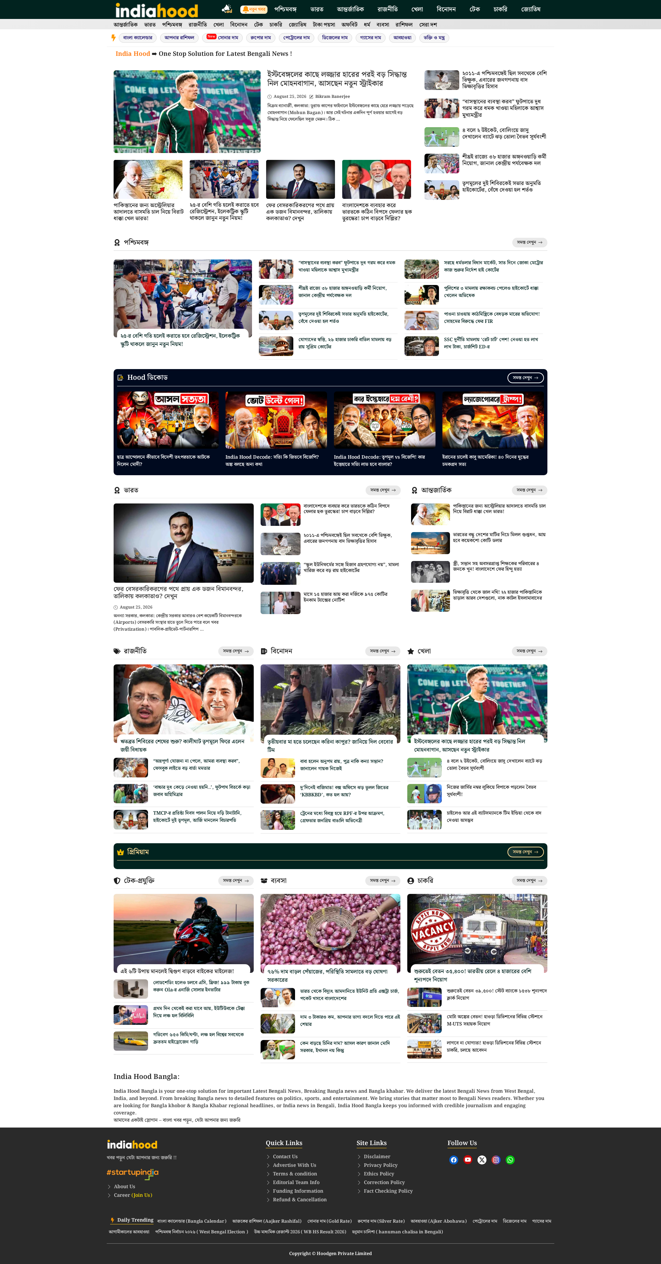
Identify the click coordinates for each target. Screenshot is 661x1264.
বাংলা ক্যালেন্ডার (137, 38)
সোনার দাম (223, 38)
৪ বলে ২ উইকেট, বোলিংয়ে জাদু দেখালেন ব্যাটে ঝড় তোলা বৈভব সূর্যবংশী (504, 133)
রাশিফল (404, 25)
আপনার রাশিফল (179, 38)
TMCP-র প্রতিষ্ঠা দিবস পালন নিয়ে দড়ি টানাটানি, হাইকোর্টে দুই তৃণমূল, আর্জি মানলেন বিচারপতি (197, 816)
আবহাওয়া (402, 38)
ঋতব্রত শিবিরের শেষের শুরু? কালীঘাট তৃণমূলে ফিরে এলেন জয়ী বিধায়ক (182, 745)
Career (133, 1195)
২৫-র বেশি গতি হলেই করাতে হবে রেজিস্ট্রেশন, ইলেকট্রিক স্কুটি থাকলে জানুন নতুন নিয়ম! (224, 212)
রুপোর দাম (261, 38)
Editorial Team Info (296, 1182)
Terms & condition (295, 1174)
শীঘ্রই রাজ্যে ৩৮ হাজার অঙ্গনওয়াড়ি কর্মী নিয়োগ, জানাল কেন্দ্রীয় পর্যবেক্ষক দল (504, 160)
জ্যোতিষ (531, 9)
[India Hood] (157, 9)
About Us (124, 1187)
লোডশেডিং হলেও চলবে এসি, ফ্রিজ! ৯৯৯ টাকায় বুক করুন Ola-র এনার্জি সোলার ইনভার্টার (201, 986)
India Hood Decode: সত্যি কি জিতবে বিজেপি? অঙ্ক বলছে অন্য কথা (272, 460)
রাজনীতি (388, 9)
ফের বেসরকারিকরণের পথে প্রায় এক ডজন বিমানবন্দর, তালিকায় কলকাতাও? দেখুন (300, 212)
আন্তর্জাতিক (350, 9)
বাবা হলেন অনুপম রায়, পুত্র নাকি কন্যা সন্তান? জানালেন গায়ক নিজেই (341, 765)
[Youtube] (467, 1159)
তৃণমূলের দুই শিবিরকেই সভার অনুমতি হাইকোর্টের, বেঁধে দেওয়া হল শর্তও (501, 186)
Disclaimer (377, 1157)
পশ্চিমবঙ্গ (285, 9)
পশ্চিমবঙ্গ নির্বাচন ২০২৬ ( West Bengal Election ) (201, 1232)
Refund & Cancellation (300, 1200)
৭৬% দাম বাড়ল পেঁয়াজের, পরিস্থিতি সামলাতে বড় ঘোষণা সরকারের (327, 976)
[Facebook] (453, 1159)
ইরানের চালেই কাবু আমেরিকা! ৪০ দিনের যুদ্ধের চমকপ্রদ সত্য (485, 460)
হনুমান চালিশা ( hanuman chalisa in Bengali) (397, 1232)
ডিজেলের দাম (335, 38)
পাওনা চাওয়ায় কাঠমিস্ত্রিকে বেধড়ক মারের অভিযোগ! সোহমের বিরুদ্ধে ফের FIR (492, 317)
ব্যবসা (383, 25)
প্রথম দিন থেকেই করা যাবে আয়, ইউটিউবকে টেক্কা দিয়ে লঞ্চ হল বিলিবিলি (199, 1012)
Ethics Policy (379, 1174)
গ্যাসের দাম (370, 38)
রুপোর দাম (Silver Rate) (381, 1221)
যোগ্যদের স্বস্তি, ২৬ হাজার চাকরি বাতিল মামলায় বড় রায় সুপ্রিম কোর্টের (344, 343)
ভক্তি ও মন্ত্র (434, 38)
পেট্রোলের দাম (296, 38)
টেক (475, 9)
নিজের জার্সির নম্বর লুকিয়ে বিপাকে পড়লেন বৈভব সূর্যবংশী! (491, 791)
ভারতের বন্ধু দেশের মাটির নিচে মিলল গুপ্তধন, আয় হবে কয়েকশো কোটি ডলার (499, 537)
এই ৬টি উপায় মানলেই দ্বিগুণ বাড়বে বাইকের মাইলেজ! (177, 971)
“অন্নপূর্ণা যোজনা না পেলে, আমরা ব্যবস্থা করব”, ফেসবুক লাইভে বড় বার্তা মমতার (196, 764)
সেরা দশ (428, 25)
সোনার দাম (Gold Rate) (329, 1221)
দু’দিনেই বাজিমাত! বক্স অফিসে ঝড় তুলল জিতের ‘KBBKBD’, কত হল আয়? (344, 791)
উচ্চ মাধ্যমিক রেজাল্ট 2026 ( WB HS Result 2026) (300, 1232)
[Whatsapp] (510, 1159)
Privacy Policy (381, 1165)
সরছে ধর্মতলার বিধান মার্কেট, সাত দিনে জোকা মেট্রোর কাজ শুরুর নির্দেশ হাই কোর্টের (493, 266)
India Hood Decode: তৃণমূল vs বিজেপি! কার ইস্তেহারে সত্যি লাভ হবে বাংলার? (379, 460)
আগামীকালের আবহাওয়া (129, 1232)
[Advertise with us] (227, 9)
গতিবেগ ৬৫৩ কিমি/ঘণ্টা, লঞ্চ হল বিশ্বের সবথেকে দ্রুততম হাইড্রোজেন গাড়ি (198, 1038)
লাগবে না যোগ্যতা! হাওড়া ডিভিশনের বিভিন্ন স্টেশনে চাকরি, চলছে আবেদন (494, 1046)
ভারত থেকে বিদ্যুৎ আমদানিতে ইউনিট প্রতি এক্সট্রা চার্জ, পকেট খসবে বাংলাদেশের (349, 995)
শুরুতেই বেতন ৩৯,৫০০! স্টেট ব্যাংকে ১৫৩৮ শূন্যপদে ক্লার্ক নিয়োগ (497, 994)
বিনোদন (446, 9)
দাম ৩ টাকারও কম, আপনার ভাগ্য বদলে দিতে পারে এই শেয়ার (350, 1020)
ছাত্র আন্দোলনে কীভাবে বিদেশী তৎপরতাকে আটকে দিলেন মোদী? (163, 460)
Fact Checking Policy (388, 1191)
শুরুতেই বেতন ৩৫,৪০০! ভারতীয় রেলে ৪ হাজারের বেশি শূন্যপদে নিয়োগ (472, 975)
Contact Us (285, 1157)
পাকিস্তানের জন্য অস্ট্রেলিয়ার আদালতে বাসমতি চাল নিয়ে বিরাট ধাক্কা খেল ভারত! (148, 212)
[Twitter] (482, 1159)
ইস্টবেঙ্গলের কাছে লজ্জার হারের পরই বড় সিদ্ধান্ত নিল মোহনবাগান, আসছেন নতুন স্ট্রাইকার (337, 79)
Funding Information (298, 1191)
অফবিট (349, 25)
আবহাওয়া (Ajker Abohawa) (439, 1221)
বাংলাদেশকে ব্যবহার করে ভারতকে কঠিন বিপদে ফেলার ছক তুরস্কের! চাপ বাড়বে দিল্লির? (377, 212)
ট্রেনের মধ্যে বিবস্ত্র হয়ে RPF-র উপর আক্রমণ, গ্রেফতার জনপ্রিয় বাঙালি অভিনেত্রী (342, 817)
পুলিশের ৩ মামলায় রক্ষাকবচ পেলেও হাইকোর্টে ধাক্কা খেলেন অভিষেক (491, 292)
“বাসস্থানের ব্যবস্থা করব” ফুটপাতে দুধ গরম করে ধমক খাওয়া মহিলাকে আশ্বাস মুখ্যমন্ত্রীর (503, 108)
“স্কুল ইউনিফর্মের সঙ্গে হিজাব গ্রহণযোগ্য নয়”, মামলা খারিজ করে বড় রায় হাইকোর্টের (351, 567)
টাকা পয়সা (324, 25)
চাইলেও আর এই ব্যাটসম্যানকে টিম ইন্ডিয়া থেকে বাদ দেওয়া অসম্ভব (494, 816)
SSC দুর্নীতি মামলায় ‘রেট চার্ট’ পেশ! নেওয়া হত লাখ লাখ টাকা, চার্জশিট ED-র (491, 343)
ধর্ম (367, 25)
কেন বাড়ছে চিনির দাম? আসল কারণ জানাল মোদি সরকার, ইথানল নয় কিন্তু (345, 1047)
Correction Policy (384, 1182)
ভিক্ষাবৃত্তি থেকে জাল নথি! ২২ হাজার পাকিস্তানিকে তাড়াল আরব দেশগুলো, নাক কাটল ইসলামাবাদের (497, 595)
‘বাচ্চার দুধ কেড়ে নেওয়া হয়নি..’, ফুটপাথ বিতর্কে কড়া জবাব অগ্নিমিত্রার (201, 791)
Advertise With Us (294, 1165)
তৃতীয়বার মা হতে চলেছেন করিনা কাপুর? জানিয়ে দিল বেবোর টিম (330, 746)
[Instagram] (496, 1159)
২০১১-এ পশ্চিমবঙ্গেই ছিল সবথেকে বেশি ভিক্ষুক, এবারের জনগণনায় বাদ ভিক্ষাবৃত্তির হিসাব (504, 80)
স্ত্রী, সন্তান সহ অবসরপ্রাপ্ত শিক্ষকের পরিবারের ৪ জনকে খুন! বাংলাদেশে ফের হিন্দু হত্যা (496, 566)
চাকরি (500, 9)
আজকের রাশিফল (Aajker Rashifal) (267, 1221)
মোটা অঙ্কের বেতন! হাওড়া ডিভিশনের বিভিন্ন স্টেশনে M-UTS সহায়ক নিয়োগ (495, 1020)
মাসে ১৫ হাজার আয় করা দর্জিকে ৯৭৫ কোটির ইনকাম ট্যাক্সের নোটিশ (345, 597)
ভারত (317, 9)
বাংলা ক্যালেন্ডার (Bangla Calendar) (192, 1221)
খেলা (417, 9)
